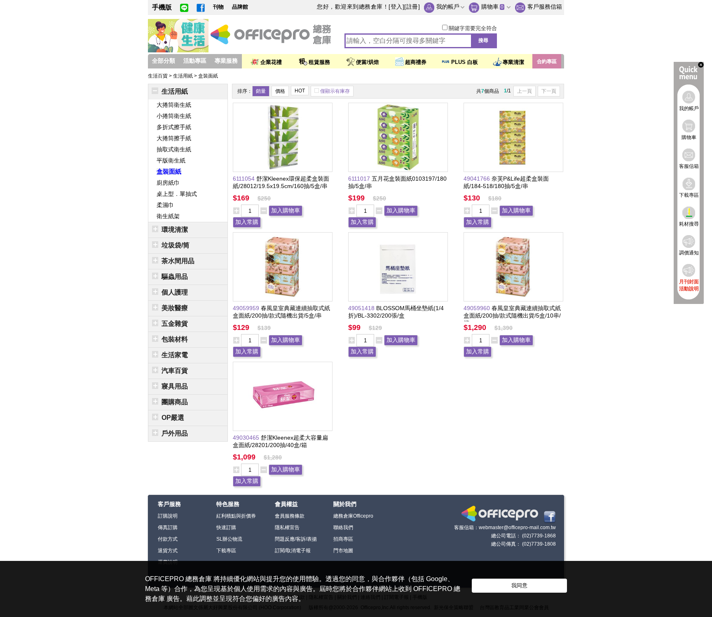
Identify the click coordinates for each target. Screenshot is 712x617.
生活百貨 (158, 76)
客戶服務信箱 (544, 6)
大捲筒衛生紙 (174, 104)
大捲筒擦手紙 (174, 138)
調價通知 (689, 253)
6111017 (360, 178)
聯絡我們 (343, 527)
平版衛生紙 (171, 160)
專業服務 (226, 60)
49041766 (478, 178)
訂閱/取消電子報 (293, 550)
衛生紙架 (168, 216)
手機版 (162, 7)
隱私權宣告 (287, 527)
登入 (397, 6)
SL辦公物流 (229, 539)
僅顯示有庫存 (335, 91)
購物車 (490, 6)
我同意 (519, 585)
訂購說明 (168, 516)
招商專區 (343, 539)
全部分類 (163, 60)
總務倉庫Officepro (353, 516)
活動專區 (194, 60)
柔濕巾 (165, 205)
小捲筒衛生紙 (174, 116)
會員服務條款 (289, 516)
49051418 (362, 308)
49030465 (247, 437)
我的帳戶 (447, 6)
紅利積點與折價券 (236, 516)
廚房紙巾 (168, 182)
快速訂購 (226, 527)
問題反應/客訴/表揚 (296, 539)
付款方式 (168, 539)
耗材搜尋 (689, 224)
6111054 (244, 178)
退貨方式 (168, 550)
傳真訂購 (168, 527)
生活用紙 (183, 76)
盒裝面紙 (208, 76)
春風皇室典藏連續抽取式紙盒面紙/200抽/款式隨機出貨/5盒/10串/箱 (512, 315)
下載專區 (226, 550)
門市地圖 (343, 550)
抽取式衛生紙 (174, 149)
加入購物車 (285, 210)
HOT (300, 91)
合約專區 (547, 61)
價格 (280, 91)
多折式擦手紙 (174, 127)
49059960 (478, 308)
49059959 (247, 308)
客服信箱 (689, 166)
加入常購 (246, 222)
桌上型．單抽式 (177, 194)
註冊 (412, 6)
